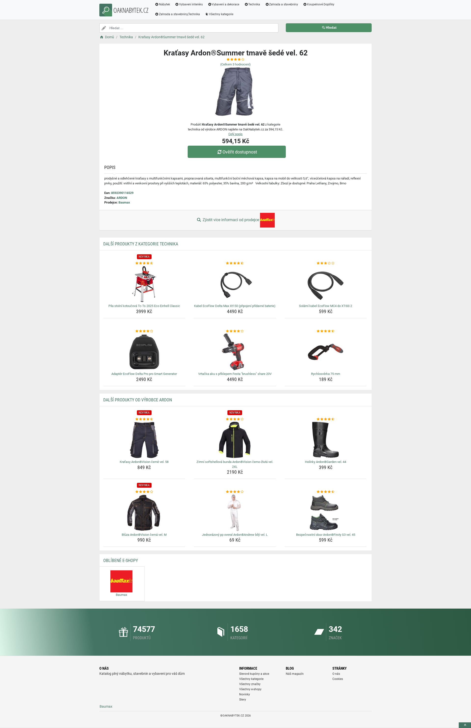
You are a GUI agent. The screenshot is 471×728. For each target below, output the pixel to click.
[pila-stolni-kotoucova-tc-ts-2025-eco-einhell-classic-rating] (144, 263)
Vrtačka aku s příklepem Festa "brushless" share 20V (235, 374)
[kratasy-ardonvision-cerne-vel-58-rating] (144, 419)
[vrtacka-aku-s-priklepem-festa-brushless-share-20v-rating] (235, 331)
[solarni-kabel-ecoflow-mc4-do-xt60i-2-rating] (325, 263)
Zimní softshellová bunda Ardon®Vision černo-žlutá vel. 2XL (234, 464)
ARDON (122, 198)
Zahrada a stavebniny (283, 4)
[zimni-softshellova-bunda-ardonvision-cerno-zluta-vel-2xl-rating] (235, 419)
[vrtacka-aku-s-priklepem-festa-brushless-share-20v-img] (235, 351)
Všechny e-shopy (250, 689)
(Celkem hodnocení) (235, 64)
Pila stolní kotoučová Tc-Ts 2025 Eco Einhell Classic (144, 306)
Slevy (242, 699)
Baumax (124, 202)
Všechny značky (250, 684)
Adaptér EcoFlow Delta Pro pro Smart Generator (144, 374)
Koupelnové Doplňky (320, 4)
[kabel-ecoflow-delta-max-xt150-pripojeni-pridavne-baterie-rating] (235, 263)
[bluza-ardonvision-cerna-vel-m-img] (144, 512)
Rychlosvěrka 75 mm (325, 374)
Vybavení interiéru (191, 4)
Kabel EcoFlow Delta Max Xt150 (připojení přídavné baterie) (234, 306)
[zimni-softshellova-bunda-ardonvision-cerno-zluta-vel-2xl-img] (235, 439)
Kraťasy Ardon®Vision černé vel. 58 (144, 462)
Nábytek (164, 4)
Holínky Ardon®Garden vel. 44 (325, 462)
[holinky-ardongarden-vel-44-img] (325, 439)
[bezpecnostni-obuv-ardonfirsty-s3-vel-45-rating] (325, 491)
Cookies (337, 679)
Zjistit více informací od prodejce (231, 219)
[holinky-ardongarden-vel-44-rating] (325, 419)
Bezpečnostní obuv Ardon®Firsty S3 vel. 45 (325, 534)
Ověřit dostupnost (239, 151)
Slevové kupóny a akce (254, 674)
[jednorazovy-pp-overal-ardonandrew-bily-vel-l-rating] (235, 491)
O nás (336, 674)
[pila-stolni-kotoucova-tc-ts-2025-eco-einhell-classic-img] (144, 284)
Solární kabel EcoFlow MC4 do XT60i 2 (325, 306)
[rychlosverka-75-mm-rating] (325, 331)
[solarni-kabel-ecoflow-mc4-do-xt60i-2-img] (325, 284)
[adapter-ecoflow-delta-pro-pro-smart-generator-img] (144, 351)
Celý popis (235, 134)
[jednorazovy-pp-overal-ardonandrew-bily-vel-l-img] (235, 512)
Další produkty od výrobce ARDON (137, 399)
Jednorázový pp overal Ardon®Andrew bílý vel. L (235, 534)
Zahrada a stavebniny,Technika (179, 14)
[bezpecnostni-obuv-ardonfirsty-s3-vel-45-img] (325, 512)
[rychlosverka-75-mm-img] (325, 351)
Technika (254, 4)
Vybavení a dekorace (225, 4)
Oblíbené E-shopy (120, 560)
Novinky (244, 694)
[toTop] (465, 725)
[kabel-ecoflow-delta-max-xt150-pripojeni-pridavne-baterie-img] (235, 284)
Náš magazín (295, 674)
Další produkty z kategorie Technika (140, 243)
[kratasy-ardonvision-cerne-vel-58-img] (144, 439)
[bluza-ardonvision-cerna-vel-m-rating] (144, 491)
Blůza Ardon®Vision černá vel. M (144, 534)
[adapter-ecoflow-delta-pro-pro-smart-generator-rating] (144, 331)
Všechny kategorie (221, 14)
